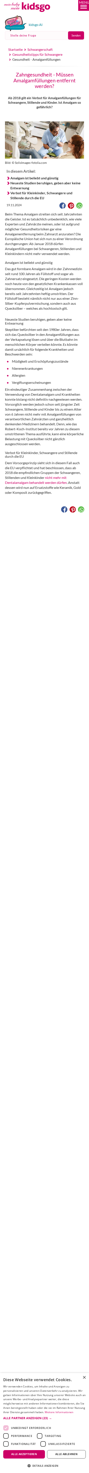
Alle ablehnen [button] (66, 1454)
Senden (76, 35)
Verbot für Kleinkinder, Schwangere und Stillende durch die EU (41, 195)
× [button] (84, 1377)
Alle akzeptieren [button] (24, 1454)
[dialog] (44, 1423)
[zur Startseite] (32, 14)
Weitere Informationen (59, 1412)
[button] (83, 5)
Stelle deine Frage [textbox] (23, 35)
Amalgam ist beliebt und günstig (34, 178)
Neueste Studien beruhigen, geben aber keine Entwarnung (45, 185)
